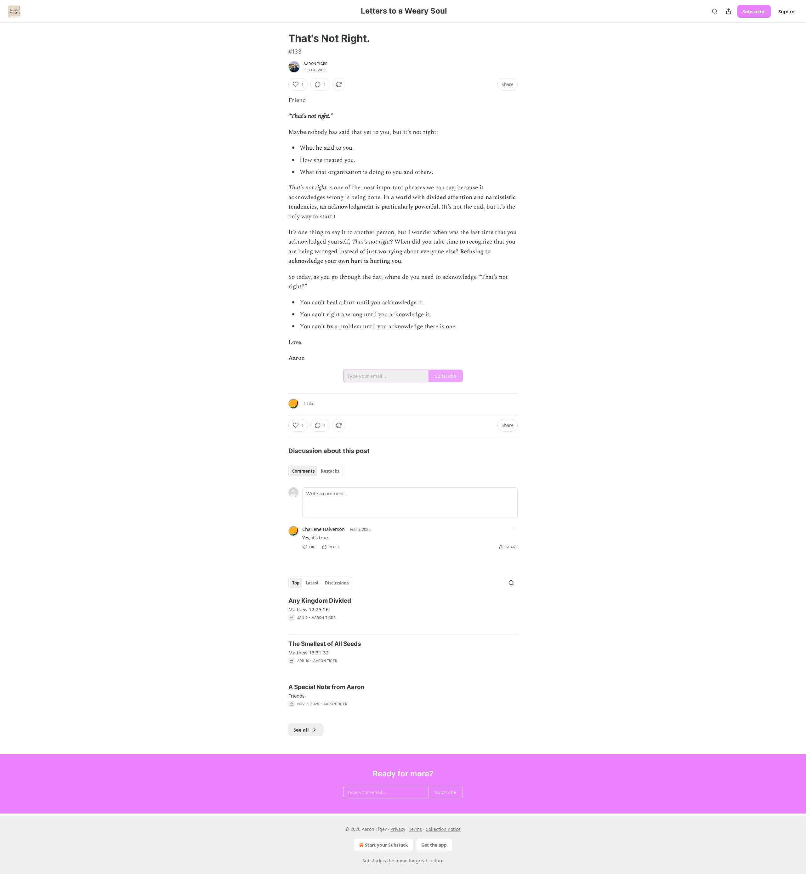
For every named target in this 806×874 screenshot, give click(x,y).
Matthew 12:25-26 (308, 609)
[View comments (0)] (349, 626)
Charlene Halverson (323, 529)
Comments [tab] (303, 471)
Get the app (434, 845)
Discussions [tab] (337, 583)
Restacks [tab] (330, 471)
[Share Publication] (728, 11)
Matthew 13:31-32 (308, 652)
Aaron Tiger (315, 63)
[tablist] (315, 471)
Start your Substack (386, 845)
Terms (415, 829)
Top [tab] (295, 583)
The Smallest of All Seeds (324, 643)
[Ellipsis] (514, 529)
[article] (403, 613)
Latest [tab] (312, 583)
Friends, (297, 696)
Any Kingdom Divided (319, 600)
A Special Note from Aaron (326, 687)
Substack (371, 861)
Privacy (397, 829)
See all (301, 730)
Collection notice (443, 829)
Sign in (786, 11)
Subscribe (754, 11)
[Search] (714, 11)
